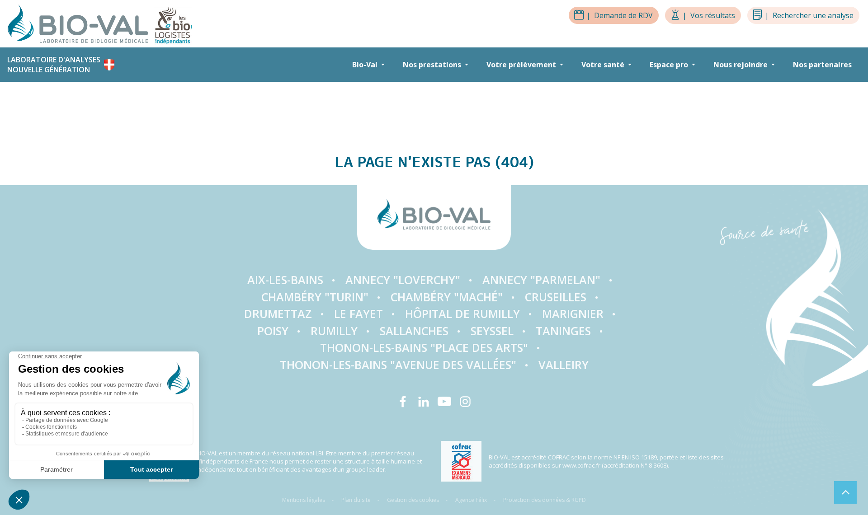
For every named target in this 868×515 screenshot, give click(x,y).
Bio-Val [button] (365, 65)
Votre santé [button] (603, 65)
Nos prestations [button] (433, 65)
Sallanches (414, 330)
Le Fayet (358, 313)
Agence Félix (471, 500)
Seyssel (492, 330)
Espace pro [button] (670, 65)
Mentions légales (303, 500)
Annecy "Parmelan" (541, 279)
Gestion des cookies (413, 500)
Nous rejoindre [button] (741, 65)
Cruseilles (555, 296)
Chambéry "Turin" (314, 296)
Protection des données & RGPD (544, 500)
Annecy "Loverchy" (402, 279)
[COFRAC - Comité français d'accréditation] (461, 461)
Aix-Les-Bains (285, 279)
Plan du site (356, 500)
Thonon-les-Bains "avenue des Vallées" (398, 364)
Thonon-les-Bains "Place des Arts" (424, 347)
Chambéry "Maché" (447, 296)
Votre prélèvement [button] (522, 65)
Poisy (272, 330)
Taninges (563, 330)
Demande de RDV (619, 15)
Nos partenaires (822, 65)
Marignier (573, 313)
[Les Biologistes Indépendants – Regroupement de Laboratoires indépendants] (173, 23)
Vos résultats (709, 15)
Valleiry (563, 364)
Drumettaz (278, 313)
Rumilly (334, 330)
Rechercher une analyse (809, 15)
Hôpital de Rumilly (462, 313)
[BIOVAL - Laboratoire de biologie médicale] (81, 23)
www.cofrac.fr (581, 465)
